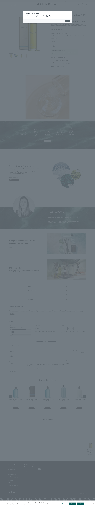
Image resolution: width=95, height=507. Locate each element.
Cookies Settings (65, 503)
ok (67, 20)
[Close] (93, 503)
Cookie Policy (7, 505)
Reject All (72, 503)
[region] (47, 503)
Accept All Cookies (80, 503)
